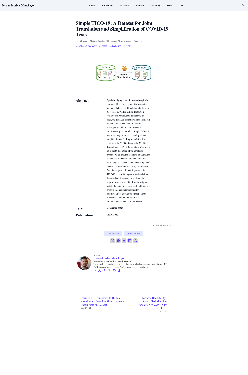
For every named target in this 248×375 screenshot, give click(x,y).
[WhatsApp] (135, 240)
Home (92, 5)
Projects (140, 5)
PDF (128, 46)
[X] (112, 240)
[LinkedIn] (129, 240)
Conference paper (115, 207)
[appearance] (243, 5)
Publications (107, 5)
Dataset (117, 46)
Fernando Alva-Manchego (18, 5)
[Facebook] (118, 240)
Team (169, 5)
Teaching (155, 5)
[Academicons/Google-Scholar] (105, 270)
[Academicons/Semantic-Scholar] (110, 270)
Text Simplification (113, 233)
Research (124, 5)
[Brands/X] (100, 270)
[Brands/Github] (115, 270)
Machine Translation (133, 233)
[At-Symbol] (95, 270)
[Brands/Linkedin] (120, 270)
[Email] (124, 240)
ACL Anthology (87, 46)
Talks (181, 5)
